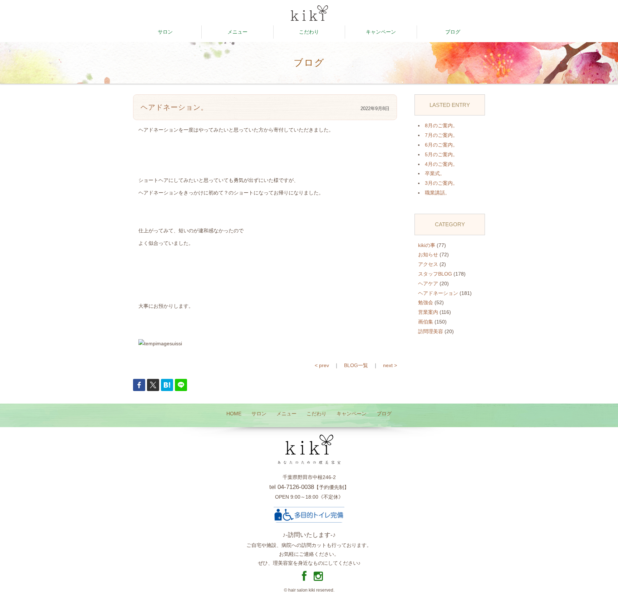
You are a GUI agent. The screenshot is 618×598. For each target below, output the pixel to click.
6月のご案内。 (441, 145)
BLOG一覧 (356, 365)
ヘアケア (428, 283)
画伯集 (425, 322)
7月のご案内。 (441, 135)
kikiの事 (426, 245)
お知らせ (428, 254)
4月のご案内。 (441, 164)
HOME (233, 413)
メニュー (237, 32)
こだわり (309, 32)
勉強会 (425, 302)
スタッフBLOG (435, 274)
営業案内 (428, 312)
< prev (322, 365)
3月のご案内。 (441, 183)
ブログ (452, 32)
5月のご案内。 (441, 154)
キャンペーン (381, 32)
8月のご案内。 (441, 125)
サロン (165, 32)
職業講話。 (437, 193)
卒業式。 (435, 173)
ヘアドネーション (438, 293)
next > (390, 365)
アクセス (428, 264)
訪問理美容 (430, 331)
